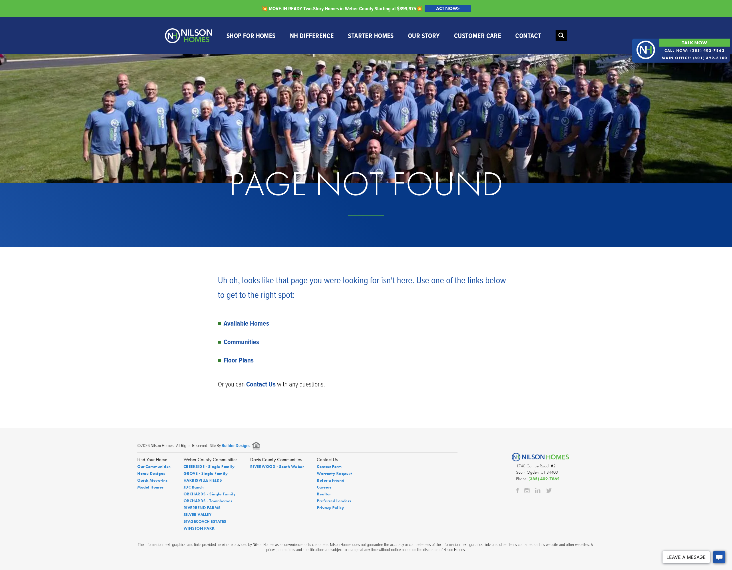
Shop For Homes (251, 35)
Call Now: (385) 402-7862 (695, 50)
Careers (324, 487)
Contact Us (261, 384)
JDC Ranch (194, 487)
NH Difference (312, 35)
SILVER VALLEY (198, 514)
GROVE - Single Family (206, 473)
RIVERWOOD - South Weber (277, 466)
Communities (241, 342)
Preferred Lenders (334, 500)
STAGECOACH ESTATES (205, 521)
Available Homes (246, 323)
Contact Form (329, 466)
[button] (561, 36)
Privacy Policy (330, 507)
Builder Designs (236, 445)
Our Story (424, 35)
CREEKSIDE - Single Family (209, 466)
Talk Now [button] (694, 42)
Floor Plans (239, 360)
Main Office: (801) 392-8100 (694, 57)
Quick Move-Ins (152, 480)
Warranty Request (334, 473)
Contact (528, 35)
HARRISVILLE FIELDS (203, 480)
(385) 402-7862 (544, 479)
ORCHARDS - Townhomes (208, 500)
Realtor (324, 494)
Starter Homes (371, 35)
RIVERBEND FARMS (202, 507)
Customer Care (477, 35)
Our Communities (154, 466)
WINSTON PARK (199, 528)
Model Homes (150, 487)
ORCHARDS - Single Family (210, 494)
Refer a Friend (330, 480)
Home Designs (151, 473)
